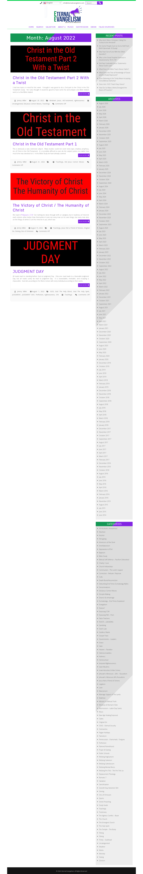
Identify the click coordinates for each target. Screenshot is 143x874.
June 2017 (102, 449)
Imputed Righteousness (107, 663)
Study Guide (103, 805)
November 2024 (105, 176)
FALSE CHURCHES (106, 27)
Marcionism (103, 691)
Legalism (102, 684)
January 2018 (103, 425)
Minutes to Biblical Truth (107, 701)
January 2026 (103, 128)
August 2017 (103, 442)
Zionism (102, 860)
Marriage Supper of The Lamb (110, 694)
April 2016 (102, 487)
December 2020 (105, 332)
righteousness (79, 100)
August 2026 (103, 103)
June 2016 (102, 480)
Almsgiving (102, 539)
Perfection (39, 295)
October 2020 (104, 339)
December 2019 (105, 363)
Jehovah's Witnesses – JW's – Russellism (113, 674)
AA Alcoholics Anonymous (108, 528)
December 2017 (105, 429)
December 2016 (105, 463)
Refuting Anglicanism (106, 757)
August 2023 (103, 228)
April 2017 (102, 453)
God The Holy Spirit (81, 291)
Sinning (17, 231)
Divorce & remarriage (106, 598)
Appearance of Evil (105, 549)
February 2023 (104, 249)
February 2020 (104, 356)
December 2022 (105, 256)
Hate (101, 646)
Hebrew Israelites (105, 653)
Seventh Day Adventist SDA (108, 788)
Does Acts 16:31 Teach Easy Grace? (111, 84)
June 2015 (102, 512)
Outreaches (103, 729)
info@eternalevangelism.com (73, 3)
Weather (102, 847)
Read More (83, 94)
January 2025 (103, 169)
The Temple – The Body (107, 829)
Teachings (46, 104)
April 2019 (102, 377)
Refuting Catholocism (106, 764)
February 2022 (104, 290)
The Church (103, 819)
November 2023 (105, 217)
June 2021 (102, 314)
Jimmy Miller (21, 100)
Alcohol (101, 535)
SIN (57, 295)
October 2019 (104, 366)
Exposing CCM (104, 611)
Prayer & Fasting (105, 750)
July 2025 (102, 148)
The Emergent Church (107, 822)
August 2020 (103, 345)
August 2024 (103, 186)
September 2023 (105, 224)
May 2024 (102, 197)
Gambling (102, 625)
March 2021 (103, 325)
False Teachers (104, 618)
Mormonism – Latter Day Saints (110, 708)
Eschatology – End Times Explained (111, 601)
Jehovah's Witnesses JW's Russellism (112, 677)
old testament (67, 100)
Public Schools (104, 753)
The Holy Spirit (104, 826)
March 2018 (103, 418)
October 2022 (104, 262)
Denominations (104, 587)
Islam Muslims (104, 667)
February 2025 (104, 166)
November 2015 (105, 501)
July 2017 (102, 446)
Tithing (101, 833)
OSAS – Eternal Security (107, 726)
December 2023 (105, 214)
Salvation (51, 27)
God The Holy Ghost (63, 291)
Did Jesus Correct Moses (32, 104)
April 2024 (102, 200)
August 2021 (103, 307)
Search (39, 27)
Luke (100, 688)
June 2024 (102, 193)
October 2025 (104, 138)
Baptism (102, 553)
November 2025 (105, 134)
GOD (52, 291)
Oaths (101, 719)
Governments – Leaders (107, 639)
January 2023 (103, 252)
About (61, 27)
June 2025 (102, 152)
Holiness (102, 656)
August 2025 (103, 145)
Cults (101, 577)
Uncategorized (17, 104)
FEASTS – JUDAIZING (106, 622)
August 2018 (103, 404)
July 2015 (102, 508)
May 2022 (102, 280)
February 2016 (104, 494)
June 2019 (102, 373)
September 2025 (105, 141)
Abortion (102, 532)
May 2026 (102, 114)
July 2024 (102, 190)
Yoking (101, 857)
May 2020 (102, 352)
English (49, 3)
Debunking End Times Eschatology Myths (113, 584)
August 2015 (103, 505)
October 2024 (104, 179)
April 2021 (102, 321)
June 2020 (102, 349)
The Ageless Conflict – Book (109, 816)
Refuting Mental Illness (107, 767)
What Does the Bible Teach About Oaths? (114, 69)
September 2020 (105, 342)
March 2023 (103, 245)
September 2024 (105, 183)
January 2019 (103, 387)
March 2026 (103, 121)
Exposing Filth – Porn (106, 615)
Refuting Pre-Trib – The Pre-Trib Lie (111, 771)
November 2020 (105, 335)
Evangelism (103, 604)
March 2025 (103, 162)
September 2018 (105, 401)
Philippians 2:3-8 (27, 215)
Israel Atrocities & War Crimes (109, 670)
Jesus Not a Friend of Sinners (72, 228)
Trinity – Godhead (105, 840)
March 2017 (103, 456)
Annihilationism (104, 546)
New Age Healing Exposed (108, 715)
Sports (101, 798)
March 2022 (103, 287)
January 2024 (103, 211)
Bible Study (103, 556)
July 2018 (102, 408)
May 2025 (102, 155)
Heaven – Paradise (105, 649)
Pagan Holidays (104, 732)
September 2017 (105, 439)
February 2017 (104, 460)
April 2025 (102, 159)
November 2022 (105, 259)
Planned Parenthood (106, 746)
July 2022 (102, 273)
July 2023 (102, 231)
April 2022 (102, 283)
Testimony (102, 812)
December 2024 (105, 173)
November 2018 (105, 394)
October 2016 (104, 470)
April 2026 (102, 117)
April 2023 (102, 242)
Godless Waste (104, 632)
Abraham (52, 100)
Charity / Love (104, 563)
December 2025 (105, 131)
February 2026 (104, 124)
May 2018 (102, 411)
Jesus (59, 100)
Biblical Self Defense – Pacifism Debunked (114, 560)
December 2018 (105, 390)
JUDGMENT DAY (28, 295)
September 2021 (105, 304)
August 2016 (103, 473)
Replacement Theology (107, 774)
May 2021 (102, 318)
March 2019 (103, 380)
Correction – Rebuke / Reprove (110, 573)
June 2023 (102, 235)
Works (101, 850)
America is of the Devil (107, 542)
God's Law (103, 629)
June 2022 (102, 276)
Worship (102, 854)
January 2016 (103, 498)
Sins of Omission (27, 231)
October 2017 (104, 435)
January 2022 (103, 294)
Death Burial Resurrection (108, 580)
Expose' (102, 608)
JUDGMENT (16, 295)
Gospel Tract (103, 636)
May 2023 (102, 238)
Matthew (102, 698)
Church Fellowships (106, 566)
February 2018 (104, 422)
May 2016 (102, 484)
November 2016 (105, 467)
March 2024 (103, 204)
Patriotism (102, 736)
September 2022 (105, 266)
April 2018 (102, 415)
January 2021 (103, 328)
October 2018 (104, 397)
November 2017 (105, 432)
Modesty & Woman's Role (108, 705)
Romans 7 (102, 777)
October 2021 (104, 301)
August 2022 (103, 269)
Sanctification (104, 784)
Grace (101, 643)
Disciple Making (104, 594)
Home (31, 27)
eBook (93, 27)
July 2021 (102, 311)
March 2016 (103, 491)
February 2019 (104, 384)
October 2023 (104, 221)
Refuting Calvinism (105, 760)
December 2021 (105, 297)
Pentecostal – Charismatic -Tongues (112, 739)
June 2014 (102, 515)
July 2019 (102, 370)
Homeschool (103, 660)
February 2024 (104, 207)
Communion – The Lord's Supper (111, 570)
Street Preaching (105, 802)
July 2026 (102, 107)
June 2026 (102, 110)
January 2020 (103, 359)
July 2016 (102, 477)
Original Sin (103, 722)
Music (70, 27)
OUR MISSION (82, 27)
